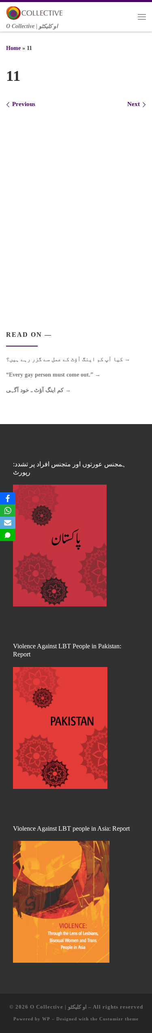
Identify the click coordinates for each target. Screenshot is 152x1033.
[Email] (7, 523)
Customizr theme (119, 1018)
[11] (76, 207)
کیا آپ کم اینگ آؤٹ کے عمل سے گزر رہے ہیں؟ (68, 359)
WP (46, 1018)
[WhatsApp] (7, 511)
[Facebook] (7, 498)
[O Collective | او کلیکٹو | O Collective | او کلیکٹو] (34, 12)
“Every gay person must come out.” (53, 374)
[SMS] (7, 535)
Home (13, 48)
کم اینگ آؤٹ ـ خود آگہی (38, 390)
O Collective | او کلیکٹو (58, 1007)
